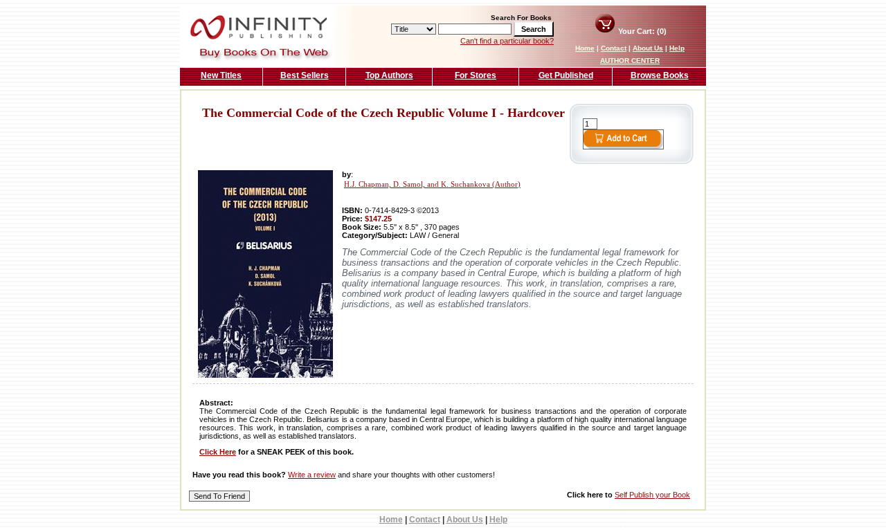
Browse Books (660, 75)
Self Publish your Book (652, 495)
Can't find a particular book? (507, 41)
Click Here (217, 452)
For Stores (475, 75)
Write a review (312, 474)
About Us (648, 48)
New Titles (221, 75)
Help (677, 48)
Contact (613, 48)
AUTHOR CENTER (630, 60)
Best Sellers (304, 75)
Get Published (566, 75)
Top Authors (389, 75)
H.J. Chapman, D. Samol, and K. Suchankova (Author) (432, 184)
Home (585, 48)
